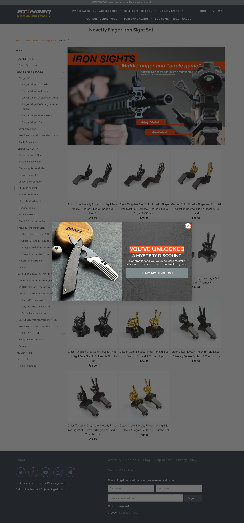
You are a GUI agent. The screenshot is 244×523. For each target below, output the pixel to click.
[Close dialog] (188, 225)
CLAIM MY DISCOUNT (156, 273)
